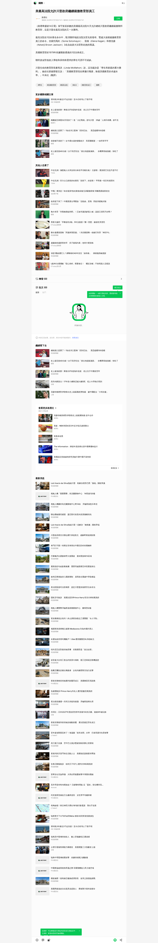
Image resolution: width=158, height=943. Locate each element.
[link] (42, 940)
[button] (37, 940)
